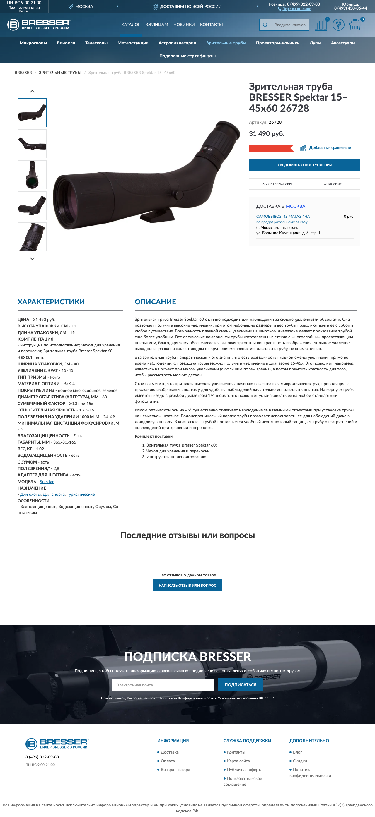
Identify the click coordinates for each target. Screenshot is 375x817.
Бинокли (66, 43)
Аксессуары (343, 43)
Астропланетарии (177, 43)
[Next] (32, 258)
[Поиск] (265, 25)
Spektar (47, 482)
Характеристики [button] (277, 184)
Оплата (168, 761)
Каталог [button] (131, 25)
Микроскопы (33, 43)
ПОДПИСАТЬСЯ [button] (241, 685)
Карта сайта (238, 761)
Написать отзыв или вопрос (187, 585)
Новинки (184, 25)
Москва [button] (295, 206)
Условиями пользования (238, 698)
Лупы (315, 43)
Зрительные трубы (226, 43)
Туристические (81, 494)
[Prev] (32, 91)
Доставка (170, 752)
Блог (297, 752)
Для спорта (54, 494)
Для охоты (30, 494)
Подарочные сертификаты (187, 56)
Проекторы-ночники (278, 43)
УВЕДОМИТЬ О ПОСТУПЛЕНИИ (304, 165)
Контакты (211, 25)
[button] (294, 8)
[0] (355, 25)
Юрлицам (157, 25)
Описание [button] (333, 184)
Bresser (24, 11)
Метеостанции (133, 43)
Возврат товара (175, 770)
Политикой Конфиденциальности (186, 698)
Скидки (300, 761)
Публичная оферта (244, 770)
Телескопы (96, 43)
